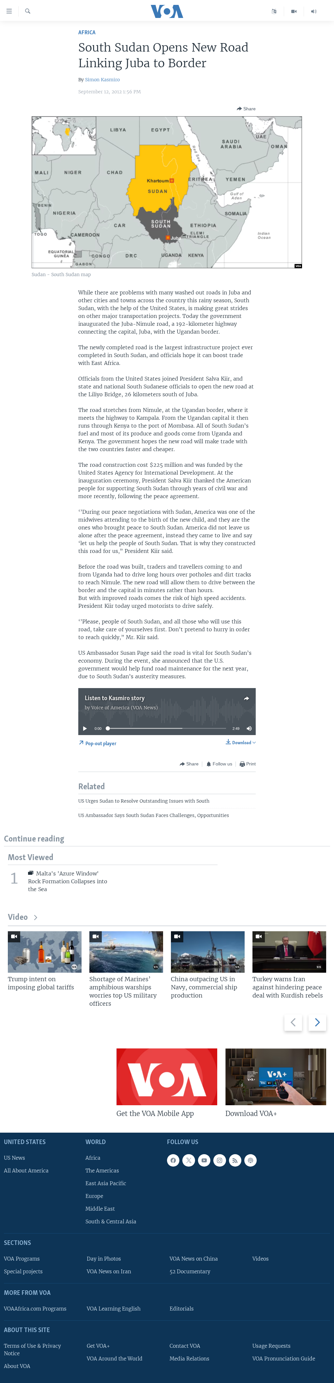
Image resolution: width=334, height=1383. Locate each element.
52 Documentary (190, 1271)
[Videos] (294, 11)
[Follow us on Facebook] (173, 1160)
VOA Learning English (114, 1309)
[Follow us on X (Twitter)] (188, 1160)
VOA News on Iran (109, 1271)
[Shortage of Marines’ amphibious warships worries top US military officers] (126, 952)
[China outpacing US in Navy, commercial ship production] (208, 952)
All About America (26, 1171)
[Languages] (274, 11)
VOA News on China (194, 1259)
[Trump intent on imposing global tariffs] (45, 952)
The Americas (102, 1171)
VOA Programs (22, 1259)
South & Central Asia (110, 1222)
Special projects (23, 1271)
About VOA (17, 1366)
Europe (94, 1196)
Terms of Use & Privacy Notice (32, 1350)
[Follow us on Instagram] (219, 1160)
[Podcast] (250, 1160)
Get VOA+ (98, 1346)
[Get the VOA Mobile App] (166, 1076)
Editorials (182, 1309)
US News (14, 1158)
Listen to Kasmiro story (115, 698)
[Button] (246, 109)
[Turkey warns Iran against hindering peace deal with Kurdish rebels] (289, 952)
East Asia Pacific (105, 1183)
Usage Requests (271, 1346)
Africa (87, 33)
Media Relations (189, 1359)
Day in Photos (104, 1259)
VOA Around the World (115, 1359)
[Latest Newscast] (314, 11)
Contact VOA (185, 1346)
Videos (260, 1259)
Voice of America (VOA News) (124, 708)
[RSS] (235, 1160)
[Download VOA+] (275, 1076)
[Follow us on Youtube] (204, 1160)
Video (18, 917)
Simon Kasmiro (102, 80)
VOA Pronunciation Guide (283, 1359)
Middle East (100, 1209)
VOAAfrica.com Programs (35, 1309)
